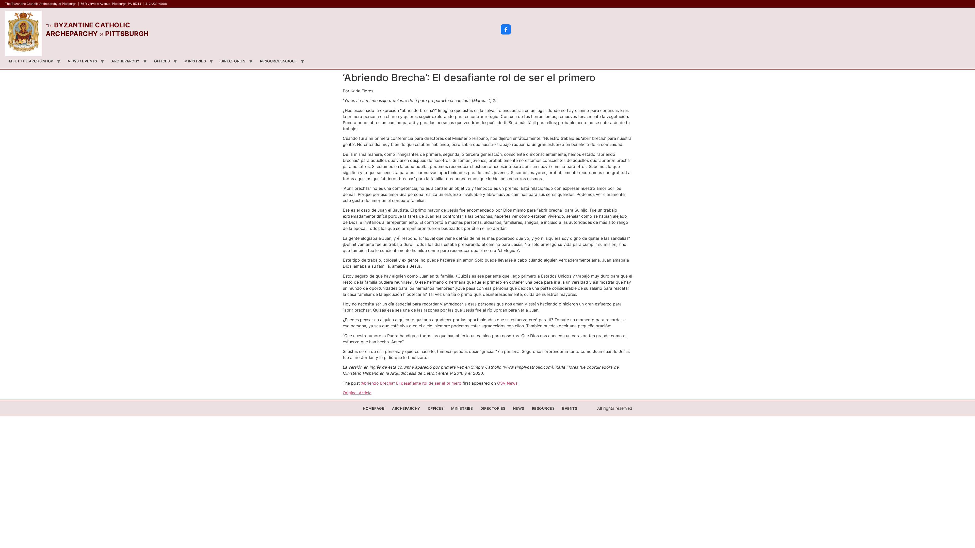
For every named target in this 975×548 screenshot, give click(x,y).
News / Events (82, 61)
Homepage (373, 408)
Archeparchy (125, 61)
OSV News (507, 383)
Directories (233, 61)
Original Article (357, 392)
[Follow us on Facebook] (506, 29)
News (518, 408)
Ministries (195, 61)
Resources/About (278, 61)
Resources (543, 408)
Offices (162, 61)
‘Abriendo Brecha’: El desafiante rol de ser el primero (411, 383)
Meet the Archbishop (31, 61)
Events (569, 408)
